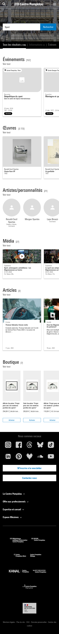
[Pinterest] (18, 457)
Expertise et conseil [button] (12, 509)
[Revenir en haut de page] (52, 627)
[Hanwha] (30, 589)
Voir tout (7, 63)
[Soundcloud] (40, 457)
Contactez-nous (29, 478)
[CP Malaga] (37, 557)
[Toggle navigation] (54, 4)
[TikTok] (51, 446)
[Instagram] (8, 446)
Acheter (12, 420)
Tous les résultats (14, 44)
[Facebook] (18, 446)
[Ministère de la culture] (29, 608)
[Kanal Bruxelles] (21, 573)
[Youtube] (51, 457)
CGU (28, 622)
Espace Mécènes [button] (11, 517)
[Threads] (29, 446)
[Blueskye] (40, 446)
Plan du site (20, 622)
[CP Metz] (22, 557)
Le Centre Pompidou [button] (12, 493)
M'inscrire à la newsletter (29, 468)
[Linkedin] (8, 457)
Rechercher (48, 26)
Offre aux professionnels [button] (14, 501)
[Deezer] (29, 457)
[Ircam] (40, 541)
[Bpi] (20, 541)
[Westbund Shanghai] (41, 573)
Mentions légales (9, 622)
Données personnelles (39, 622)
